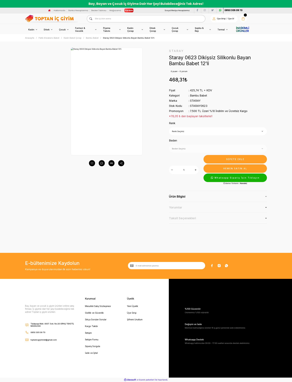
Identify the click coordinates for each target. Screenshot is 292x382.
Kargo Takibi (91, 326)
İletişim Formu (91, 339)
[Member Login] (214, 19)
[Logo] (51, 18)
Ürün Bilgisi (177, 196)
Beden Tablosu (98, 10)
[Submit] (132, 265)
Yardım (129, 10)
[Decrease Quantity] (172, 170)
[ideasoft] (130, 380)
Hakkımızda (59, 10)
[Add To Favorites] (92, 163)
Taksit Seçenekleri (182, 218)
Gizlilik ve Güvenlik (94, 312)
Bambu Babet (198, 95)
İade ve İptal (91, 353)
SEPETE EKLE (235, 159)
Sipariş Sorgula (92, 346)
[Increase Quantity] (196, 170)
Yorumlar (175, 207)
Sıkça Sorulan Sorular (95, 319)
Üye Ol (231, 18)
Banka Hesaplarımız (78, 10)
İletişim (88, 333)
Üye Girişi (221, 18)
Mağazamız (115, 10)
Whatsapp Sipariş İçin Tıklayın (237, 177)
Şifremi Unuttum (135, 319)
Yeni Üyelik (132, 306)
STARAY (195, 100)
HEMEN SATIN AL (235, 168)
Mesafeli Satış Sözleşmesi (98, 306)
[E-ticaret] (146, 380)
